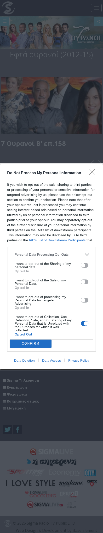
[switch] (84, 265)
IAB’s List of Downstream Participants (57, 240)
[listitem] (51, 254)
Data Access (51, 360)
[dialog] (51, 266)
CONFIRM (31, 343)
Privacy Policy (78, 360)
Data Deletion (24, 360)
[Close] (93, 173)
